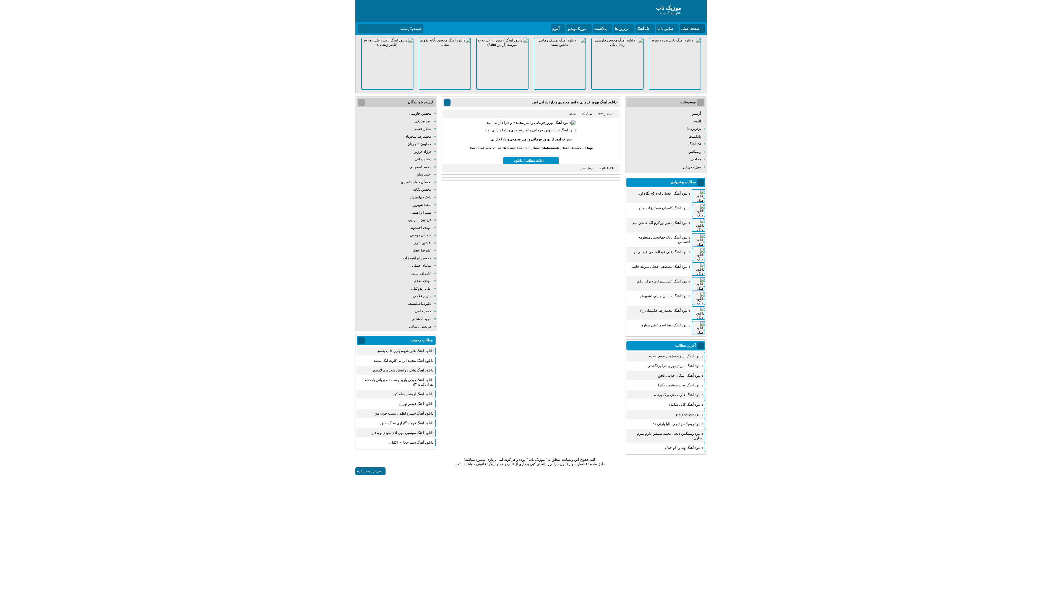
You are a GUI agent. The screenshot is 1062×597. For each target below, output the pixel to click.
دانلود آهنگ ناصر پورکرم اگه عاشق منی (660, 223)
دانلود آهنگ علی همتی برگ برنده (678, 395)
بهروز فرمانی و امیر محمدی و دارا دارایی (520, 139)
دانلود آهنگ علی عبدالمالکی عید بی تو (662, 252)
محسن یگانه (422, 189)
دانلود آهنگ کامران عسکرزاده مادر (664, 208)
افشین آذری (422, 243)
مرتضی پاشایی (420, 326)
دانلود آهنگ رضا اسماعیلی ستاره (665, 325)
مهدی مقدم (422, 281)
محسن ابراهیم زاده (416, 258)
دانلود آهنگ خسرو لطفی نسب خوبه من (404, 413)
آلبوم (556, 29)
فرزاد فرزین (422, 152)
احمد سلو (424, 174)
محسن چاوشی (420, 113)
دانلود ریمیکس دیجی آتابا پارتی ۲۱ (677, 424)
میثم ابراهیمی (420, 212)
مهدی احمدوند (420, 228)
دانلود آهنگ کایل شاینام (685, 404)
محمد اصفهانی (420, 167)
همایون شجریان (419, 144)
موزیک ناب (537, 459)
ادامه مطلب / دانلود (529, 160)
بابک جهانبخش (420, 197)
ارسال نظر (587, 167)
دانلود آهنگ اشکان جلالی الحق (680, 375)
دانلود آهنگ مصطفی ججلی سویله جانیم (660, 267)
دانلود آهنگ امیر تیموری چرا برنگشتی (675, 366)
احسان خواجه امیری (416, 182)
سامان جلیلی (421, 265)
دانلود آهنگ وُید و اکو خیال (684, 448)
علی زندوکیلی (421, 288)
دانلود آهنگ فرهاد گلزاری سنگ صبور (407, 423)
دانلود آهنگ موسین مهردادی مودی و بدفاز (403, 433)
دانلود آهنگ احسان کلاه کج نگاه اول (664, 193)
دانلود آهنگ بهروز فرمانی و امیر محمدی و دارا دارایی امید (574, 102)
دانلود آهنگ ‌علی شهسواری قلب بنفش (405, 351)
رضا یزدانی (423, 159)
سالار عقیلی (422, 129)
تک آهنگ (643, 29)
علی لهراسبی (421, 273)
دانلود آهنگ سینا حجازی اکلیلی (411, 442)
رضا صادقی (422, 121)
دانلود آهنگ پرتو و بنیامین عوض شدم (676, 356)
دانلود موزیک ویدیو (689, 414)
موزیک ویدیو (577, 29)
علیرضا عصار (421, 250)
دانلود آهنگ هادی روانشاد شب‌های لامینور (403, 370)
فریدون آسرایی (419, 220)
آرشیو (696, 113)
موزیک (567, 139)
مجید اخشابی (421, 319)
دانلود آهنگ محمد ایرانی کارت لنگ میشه (403, 360)
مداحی (696, 159)
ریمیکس (694, 152)
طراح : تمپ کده (369, 471)
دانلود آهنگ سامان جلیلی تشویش (665, 296)
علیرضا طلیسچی (419, 304)
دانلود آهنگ (569, 130)
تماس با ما (665, 29)
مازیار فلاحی (422, 296)
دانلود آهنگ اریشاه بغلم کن (413, 394)
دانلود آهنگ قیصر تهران (416, 404)
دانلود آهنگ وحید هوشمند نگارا (680, 385)
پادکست (600, 29)
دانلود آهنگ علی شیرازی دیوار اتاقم (663, 281)
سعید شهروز (422, 205)
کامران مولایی (420, 235)
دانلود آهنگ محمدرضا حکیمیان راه (665, 310)
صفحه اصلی (690, 29)
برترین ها (622, 29)
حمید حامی (423, 311)
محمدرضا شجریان (417, 136)
